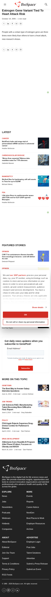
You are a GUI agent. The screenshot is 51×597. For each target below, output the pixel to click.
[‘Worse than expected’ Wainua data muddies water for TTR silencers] (43, 159)
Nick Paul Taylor (7, 328)
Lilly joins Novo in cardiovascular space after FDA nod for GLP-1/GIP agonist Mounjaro (17, 197)
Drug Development (10, 439)
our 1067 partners (18, 275)
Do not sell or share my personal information (25, 322)
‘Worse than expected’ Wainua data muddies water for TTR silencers (16, 159)
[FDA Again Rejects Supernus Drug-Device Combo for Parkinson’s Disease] (43, 422)
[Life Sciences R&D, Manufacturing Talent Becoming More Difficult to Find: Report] (43, 404)
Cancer (5, 138)
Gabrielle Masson (8, 163)
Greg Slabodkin (26, 412)
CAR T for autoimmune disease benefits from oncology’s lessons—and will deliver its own (18, 257)
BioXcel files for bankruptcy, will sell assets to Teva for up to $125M (19, 180)
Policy (5, 420)
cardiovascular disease (13, 155)
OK (25, 315)
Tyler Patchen (25, 431)
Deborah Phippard (8, 261)
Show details (37, 307)
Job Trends (7, 402)
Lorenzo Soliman (27, 394)
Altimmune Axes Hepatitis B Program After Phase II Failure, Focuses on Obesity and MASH (18, 444)
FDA (3, 192)
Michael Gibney (7, 184)
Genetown (6, 385)
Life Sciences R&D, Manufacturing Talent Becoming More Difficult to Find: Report (17, 407)
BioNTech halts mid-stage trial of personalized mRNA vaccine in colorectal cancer (18, 143)
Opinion (5, 251)
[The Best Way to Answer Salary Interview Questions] (43, 388)
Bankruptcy (7, 176)
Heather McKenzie (8, 148)
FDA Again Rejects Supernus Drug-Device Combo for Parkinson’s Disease (17, 425)
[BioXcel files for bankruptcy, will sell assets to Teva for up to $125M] (43, 181)
